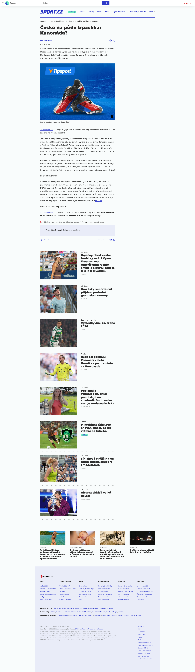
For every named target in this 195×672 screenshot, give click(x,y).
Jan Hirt (62, 591)
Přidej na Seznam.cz (144, 642)
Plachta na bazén (62, 612)
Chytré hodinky (124, 615)
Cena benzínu (90, 608)
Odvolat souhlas (143, 656)
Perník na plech (103, 599)
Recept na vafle (103, 597)
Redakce (141, 626)
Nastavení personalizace (146, 659)
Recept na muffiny (104, 589)
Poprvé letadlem (123, 589)
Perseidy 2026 (80, 608)
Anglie (83, 354)
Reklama (141, 640)
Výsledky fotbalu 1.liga (86, 589)
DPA (79, 629)
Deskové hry (106, 615)
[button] (77, 91)
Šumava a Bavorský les (125, 591)
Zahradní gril (113, 612)
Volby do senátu (45, 597)
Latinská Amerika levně (125, 597)
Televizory (115, 615)
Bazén (53, 612)
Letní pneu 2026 (142, 586)
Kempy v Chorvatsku (125, 586)
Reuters (84, 629)
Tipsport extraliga (85, 591)
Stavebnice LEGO (75, 615)
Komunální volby (46, 599)
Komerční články (46, 40)
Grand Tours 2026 (65, 599)
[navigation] (3, 3)
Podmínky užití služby (145, 645)
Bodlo (83, 421)
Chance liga (83, 586)
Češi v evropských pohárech (104, 608)
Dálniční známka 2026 (144, 589)
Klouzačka (87, 612)
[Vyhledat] (105, 3)
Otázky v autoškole (143, 597)
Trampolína (72, 612)
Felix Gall (62, 597)
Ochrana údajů (143, 648)
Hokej (91, 12)
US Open (84, 252)
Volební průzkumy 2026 (48, 589)
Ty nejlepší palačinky (105, 586)
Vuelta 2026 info (64, 586)
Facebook (141, 632)
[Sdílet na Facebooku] (110, 40)
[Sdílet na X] (114, 40)
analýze (98, 201)
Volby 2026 (44, 586)
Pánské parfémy (136, 615)
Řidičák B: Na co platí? (144, 594)
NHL (80, 599)
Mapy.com (57, 608)
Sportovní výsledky (88, 320)
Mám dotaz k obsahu (145, 651)
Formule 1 (82, 597)
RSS (139, 629)
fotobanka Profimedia (95, 629)
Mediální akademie (144, 653)
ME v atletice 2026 (85, 594)
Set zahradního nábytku (100, 612)
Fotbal (82, 12)
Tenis (99, 12)
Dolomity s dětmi (123, 599)
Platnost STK (141, 599)
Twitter (140, 637)
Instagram (141, 634)
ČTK (76, 629)
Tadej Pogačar (64, 594)
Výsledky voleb (45, 591)
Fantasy (72, 12)
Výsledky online (120, 12)
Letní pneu (97, 615)
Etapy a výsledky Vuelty (67, 589)
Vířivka (120, 612)
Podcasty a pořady (138, 12)
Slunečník (80, 612)
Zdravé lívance (103, 591)
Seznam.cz (188, 3)
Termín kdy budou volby (48, 594)
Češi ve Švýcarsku (124, 594)
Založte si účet (46, 130)
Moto (107, 12)
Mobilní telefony (63, 615)
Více (151, 12)
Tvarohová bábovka (105, 594)
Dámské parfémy (87, 615)
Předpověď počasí (68, 608)
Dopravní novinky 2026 (144, 591)
